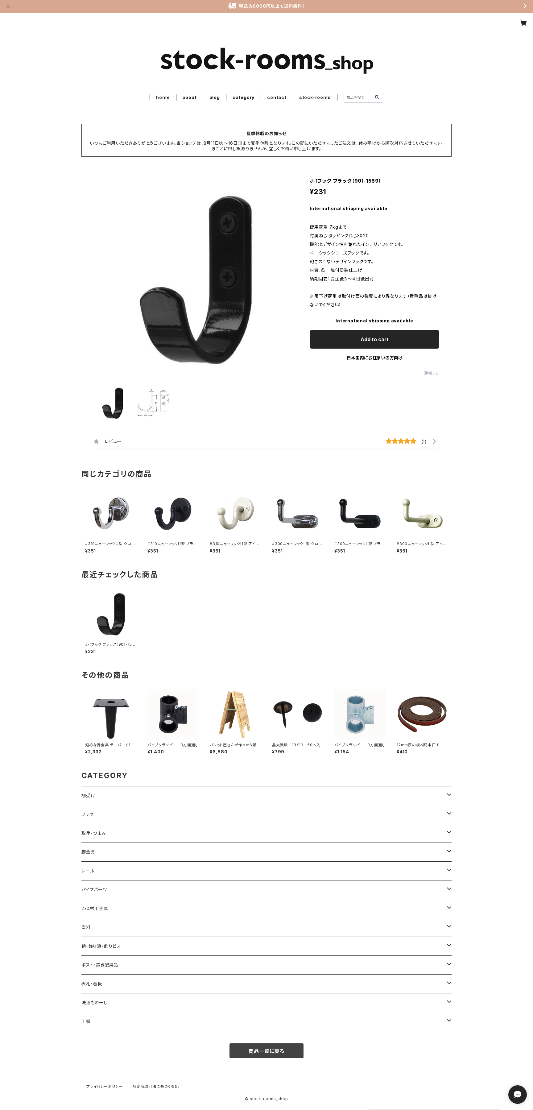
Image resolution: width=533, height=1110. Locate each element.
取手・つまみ (93, 833)
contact (277, 97)
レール (87, 870)
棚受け (88, 795)
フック (87, 814)
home (163, 97)
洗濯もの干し (94, 1002)
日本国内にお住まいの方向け (374, 357)
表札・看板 (91, 983)
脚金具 (88, 852)
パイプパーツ (94, 889)
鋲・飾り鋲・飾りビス (101, 946)
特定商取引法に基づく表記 (156, 1086)
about (190, 97)
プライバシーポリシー (104, 1086)
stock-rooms (315, 97)
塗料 (86, 927)
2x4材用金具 (94, 908)
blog (214, 97)
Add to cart (375, 339)
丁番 (86, 1021)
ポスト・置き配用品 (99, 964)
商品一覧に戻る (266, 1051)
